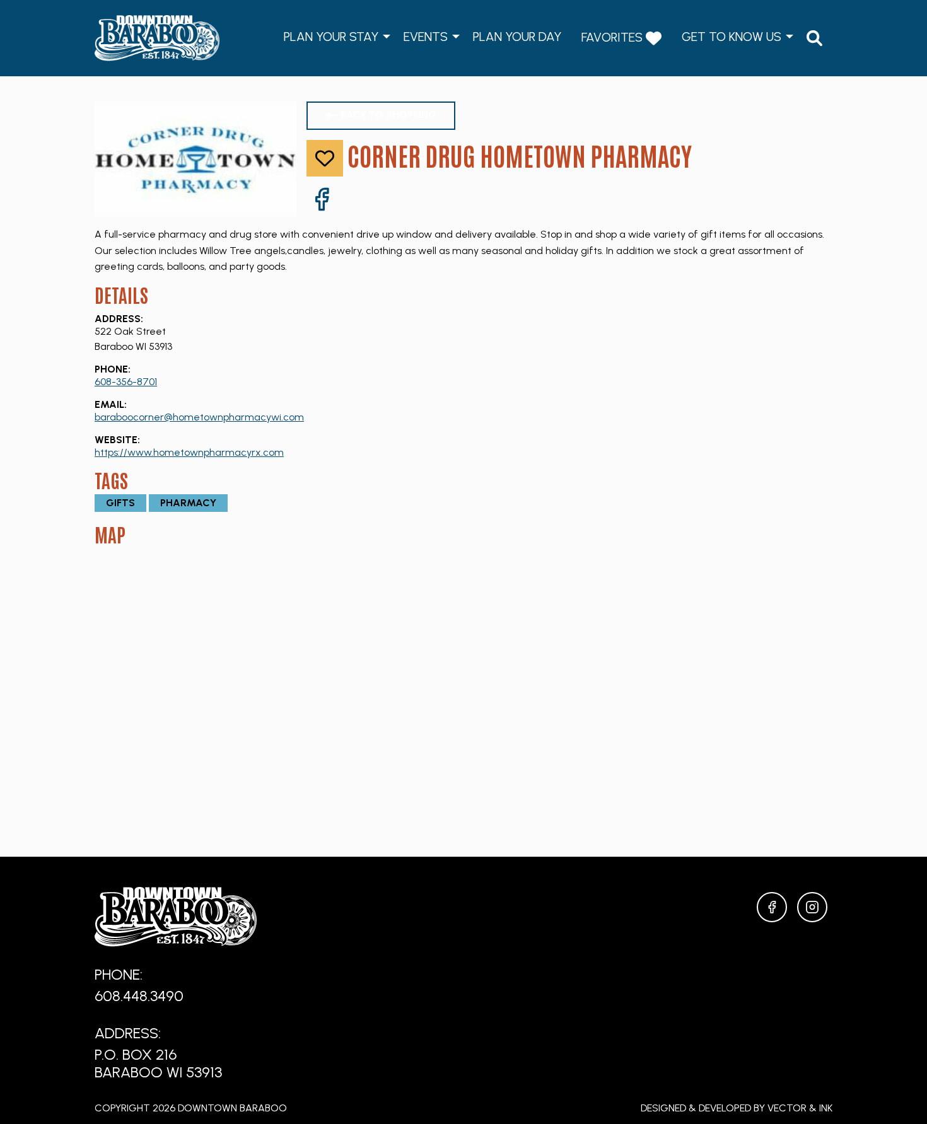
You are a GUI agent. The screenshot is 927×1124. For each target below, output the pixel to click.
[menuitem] (814, 38)
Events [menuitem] (426, 36)
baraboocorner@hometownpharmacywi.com (199, 417)
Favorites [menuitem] (613, 37)
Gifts (120, 503)
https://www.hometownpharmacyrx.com (189, 452)
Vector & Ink (799, 1108)
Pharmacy (188, 503)
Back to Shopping (387, 114)
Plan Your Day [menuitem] (517, 36)
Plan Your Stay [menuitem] (331, 36)
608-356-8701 (126, 382)
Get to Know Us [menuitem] (731, 36)
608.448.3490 (139, 996)
